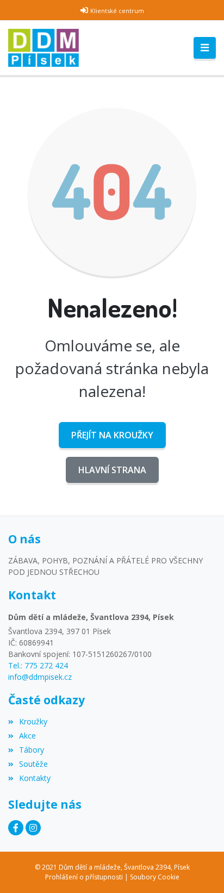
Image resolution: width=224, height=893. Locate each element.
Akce (27, 735)
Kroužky (33, 721)
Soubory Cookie (154, 877)
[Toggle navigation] (205, 48)
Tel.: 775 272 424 (38, 665)
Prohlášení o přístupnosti (84, 877)
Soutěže (33, 764)
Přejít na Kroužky (112, 435)
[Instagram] (33, 827)
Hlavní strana (112, 470)
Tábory (31, 750)
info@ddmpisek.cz (40, 677)
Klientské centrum (117, 11)
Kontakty (35, 778)
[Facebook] (15, 827)
